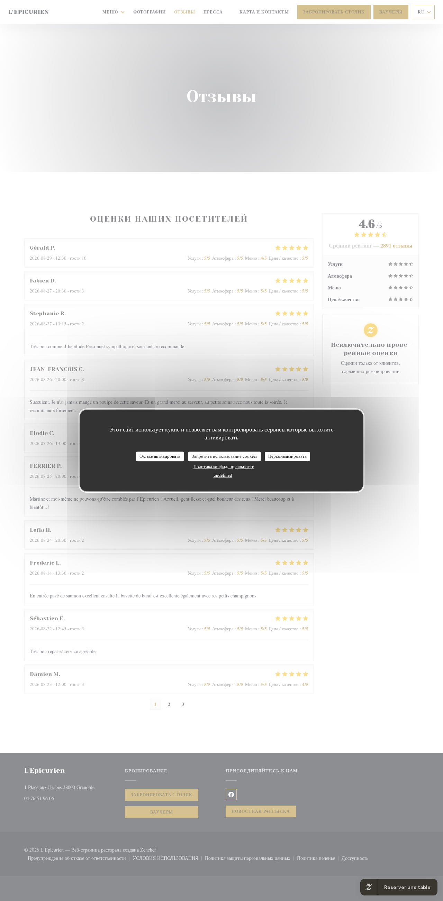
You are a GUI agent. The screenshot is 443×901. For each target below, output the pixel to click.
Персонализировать (287, 456)
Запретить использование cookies (224, 456)
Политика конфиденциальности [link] (223, 466)
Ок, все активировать (159, 456)
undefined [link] (223, 475)
